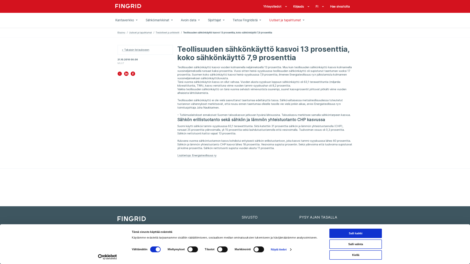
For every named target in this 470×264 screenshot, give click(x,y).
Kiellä (355, 254)
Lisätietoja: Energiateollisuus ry (196, 155)
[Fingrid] (165, 6)
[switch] (192, 249)
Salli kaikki (355, 233)
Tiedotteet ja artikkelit (167, 32)
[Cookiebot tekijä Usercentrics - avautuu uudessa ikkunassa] (107, 257)
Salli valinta (355, 244)
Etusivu (121, 32)
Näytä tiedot (278, 249)
